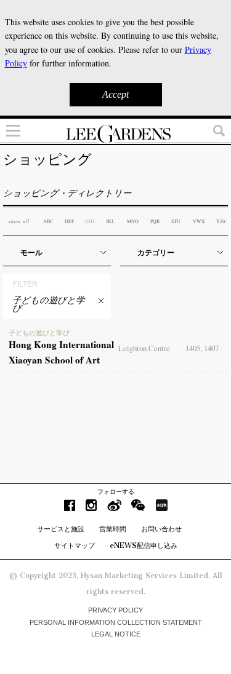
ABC (48, 221)
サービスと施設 (60, 529)
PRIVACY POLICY (115, 610)
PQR (155, 221)
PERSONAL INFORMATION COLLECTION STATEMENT (116, 622)
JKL (110, 221)
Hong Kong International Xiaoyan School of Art (61, 348)
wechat (138, 505)
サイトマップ (74, 545)
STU (175, 221)
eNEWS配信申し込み (143, 545)
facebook (69, 505)
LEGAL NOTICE (115, 634)
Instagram (91, 505)
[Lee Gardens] (115, 134)
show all (19, 221)
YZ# (220, 221)
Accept (115, 94)
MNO (133, 221)
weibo (114, 505)
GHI (89, 221)
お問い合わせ (161, 529)
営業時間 (112, 529)
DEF (69, 221)
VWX (199, 221)
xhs (161, 505)
